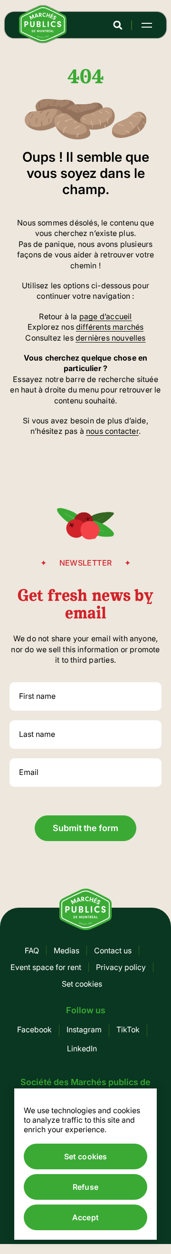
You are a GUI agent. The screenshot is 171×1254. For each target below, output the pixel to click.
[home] (42, 40)
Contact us (113, 950)
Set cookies (82, 984)
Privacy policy (121, 967)
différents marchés (109, 327)
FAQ (32, 950)
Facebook (34, 1029)
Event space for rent (45, 967)
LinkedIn (82, 1048)
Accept (85, 1217)
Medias (66, 950)
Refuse (85, 1187)
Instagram (84, 1029)
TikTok (128, 1029)
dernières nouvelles (111, 338)
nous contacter (112, 431)
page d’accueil (105, 316)
